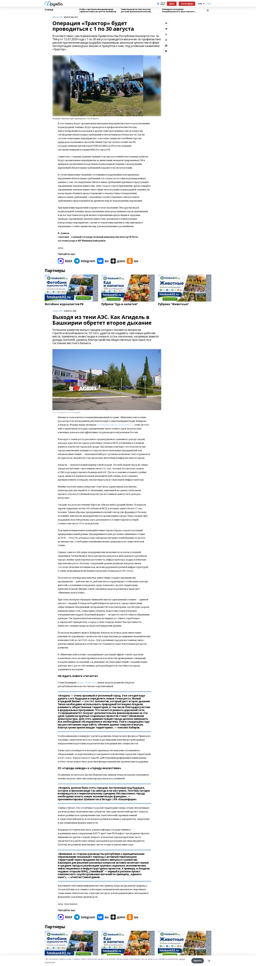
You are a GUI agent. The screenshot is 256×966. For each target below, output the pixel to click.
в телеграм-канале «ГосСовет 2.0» (115, 424)
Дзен (171, 3)
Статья (49, 9)
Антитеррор (187, 3)
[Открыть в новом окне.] (65, 261)
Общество (57, 17)
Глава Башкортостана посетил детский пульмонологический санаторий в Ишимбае (136, 10)
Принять (197, 960)
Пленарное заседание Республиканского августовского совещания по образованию (178, 10)
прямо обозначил (87, 682)
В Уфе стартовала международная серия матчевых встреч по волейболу (97, 10)
